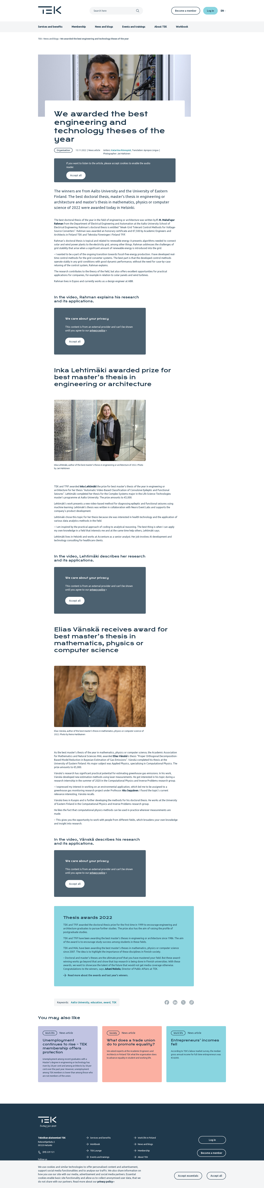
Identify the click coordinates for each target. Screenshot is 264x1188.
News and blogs (104, 26)
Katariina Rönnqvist (121, 150)
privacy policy (97, 330)
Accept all (216, 1175)
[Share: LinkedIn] (175, 1002)
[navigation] (223, 11)
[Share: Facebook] (167, 1002)
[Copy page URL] (191, 1002)
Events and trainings (133, 26)
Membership (79, 26)
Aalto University (80, 1002)
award (106, 1002)
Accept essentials (188, 1175)
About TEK (160, 26)
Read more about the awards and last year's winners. (98, 975)
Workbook (182, 26)
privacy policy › (105, 1181)
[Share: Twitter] (183, 1002)
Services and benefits (50, 26)
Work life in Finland (147, 1138)
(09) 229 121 (49, 1152)
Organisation (63, 150)
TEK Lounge (96, 1150)
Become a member (185, 10)
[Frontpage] (49, 13)
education (96, 1002)
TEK (40, 39)
